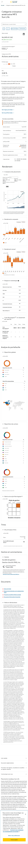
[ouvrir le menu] (2, 2)
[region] (14, 827)
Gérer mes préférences (14, 835)
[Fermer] (25, 814)
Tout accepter (14, 839)
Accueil (2, 5)
